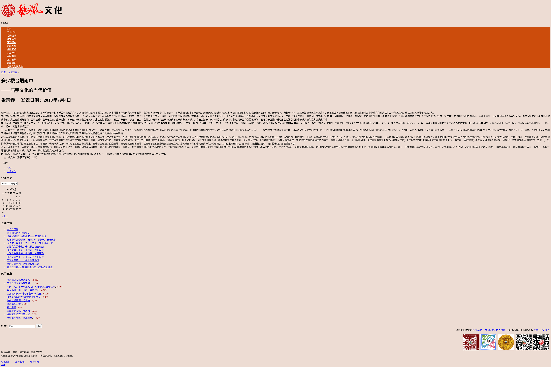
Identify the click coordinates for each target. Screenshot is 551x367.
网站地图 (34, 362)
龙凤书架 (11, 56)
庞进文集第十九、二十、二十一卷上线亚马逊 (30, 243)
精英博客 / (501, 330)
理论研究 (11, 42)
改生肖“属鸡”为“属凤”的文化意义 (24, 297)
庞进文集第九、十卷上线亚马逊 (23, 260)
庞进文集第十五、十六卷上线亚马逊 (25, 250)
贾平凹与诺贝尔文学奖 (18, 233)
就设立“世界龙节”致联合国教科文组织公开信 (30, 267)
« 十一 (5, 216)
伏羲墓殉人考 (14, 304)
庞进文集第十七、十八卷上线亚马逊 (25, 246)
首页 (9, 29)
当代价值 (11, 171)
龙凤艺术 (11, 49)
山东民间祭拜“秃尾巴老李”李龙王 (24, 293)
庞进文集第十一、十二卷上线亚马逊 (25, 257)
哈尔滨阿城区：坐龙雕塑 (19, 318)
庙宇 (9, 168)
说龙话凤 (11, 39)
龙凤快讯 (11, 35)
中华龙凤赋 (12, 229)
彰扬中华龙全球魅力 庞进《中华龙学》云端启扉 (31, 240)
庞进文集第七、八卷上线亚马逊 (23, 264)
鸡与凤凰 (11, 307)
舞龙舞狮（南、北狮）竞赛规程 (23, 290)
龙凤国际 (11, 63)
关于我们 (11, 32)
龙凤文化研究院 (15, 66)
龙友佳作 (11, 53)
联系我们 (5, 362)
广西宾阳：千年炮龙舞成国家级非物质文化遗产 (31, 287)
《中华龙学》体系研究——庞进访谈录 (26, 236)
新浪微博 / (490, 330)
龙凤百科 (11, 46)
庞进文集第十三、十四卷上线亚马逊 (25, 253)
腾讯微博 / (478, 330)
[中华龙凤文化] (31, 16)
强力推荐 (11, 59)
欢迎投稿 (20, 362)
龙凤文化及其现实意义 (18, 314)
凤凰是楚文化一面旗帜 (18, 311)
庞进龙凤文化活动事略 (18, 280)
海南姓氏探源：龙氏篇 (18, 300)
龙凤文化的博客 (542, 330)
